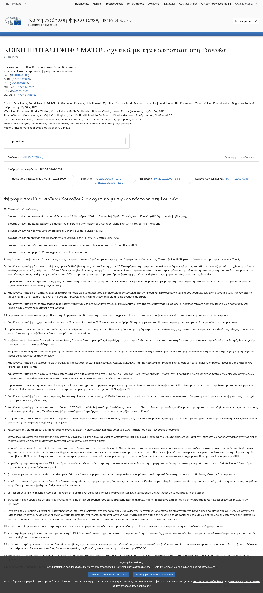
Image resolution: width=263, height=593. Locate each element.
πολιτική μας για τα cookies (244, 581)
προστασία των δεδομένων (208, 581)
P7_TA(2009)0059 (237, 178)
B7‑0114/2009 (26, 87)
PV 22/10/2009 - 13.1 (167, 178)
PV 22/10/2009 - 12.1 (108, 178)
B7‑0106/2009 (21, 79)
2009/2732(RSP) (33, 157)
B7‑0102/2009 (19, 75)
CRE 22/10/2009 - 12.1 (109, 182)
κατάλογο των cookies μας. (136, 586)
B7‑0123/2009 (19, 91)
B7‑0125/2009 (26, 95)
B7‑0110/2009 (19, 83)
